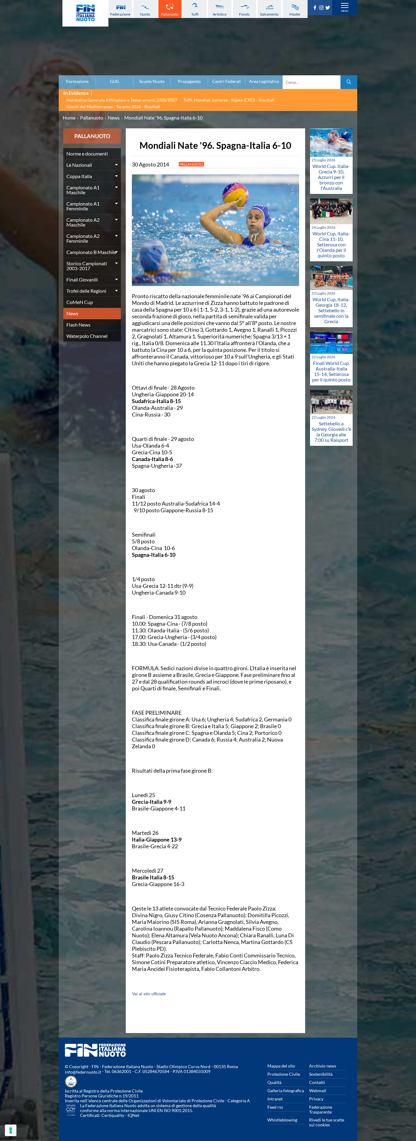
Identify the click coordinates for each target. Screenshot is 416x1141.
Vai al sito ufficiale (149, 993)
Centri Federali (226, 81)
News (72, 313)
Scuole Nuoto (152, 81)
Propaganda (189, 81)
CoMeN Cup (79, 302)
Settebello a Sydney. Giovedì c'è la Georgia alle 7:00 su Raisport (331, 431)
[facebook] (315, 8)
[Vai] (348, 82)
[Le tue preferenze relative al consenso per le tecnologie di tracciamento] (10, 1130)
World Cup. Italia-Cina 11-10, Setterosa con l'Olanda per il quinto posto (331, 244)
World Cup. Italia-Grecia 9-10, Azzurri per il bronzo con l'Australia (331, 177)
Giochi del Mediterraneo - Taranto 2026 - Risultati (113, 106)
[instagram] (322, 8)
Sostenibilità (321, 1074)
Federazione (120, 14)
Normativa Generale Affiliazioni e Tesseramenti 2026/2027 (121, 99)
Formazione (77, 81)
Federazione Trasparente (320, 1109)
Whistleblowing (282, 1119)
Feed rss (275, 1107)
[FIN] (85, 13)
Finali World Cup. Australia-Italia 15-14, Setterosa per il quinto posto (331, 371)
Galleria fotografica (285, 1090)
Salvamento (269, 14)
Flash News (78, 324)
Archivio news (322, 1065)
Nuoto (145, 14)
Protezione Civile (283, 1074)
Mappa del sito (281, 1065)
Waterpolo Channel (87, 336)
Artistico (220, 14)
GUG (114, 81)
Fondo (244, 14)
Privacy (316, 1098)
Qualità (274, 1082)
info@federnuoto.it (83, 1072)
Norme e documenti (87, 153)
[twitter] (328, 8)
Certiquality (112, 1115)
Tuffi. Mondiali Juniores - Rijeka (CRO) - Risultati (228, 99)
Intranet (275, 1098)
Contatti (317, 1082)
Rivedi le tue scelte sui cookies (326, 1122)
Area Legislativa (264, 81)
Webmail (317, 1090)
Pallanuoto (169, 14)
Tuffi (195, 14)
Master (295, 14)
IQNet (133, 1115)
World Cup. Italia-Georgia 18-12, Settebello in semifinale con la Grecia (331, 310)
